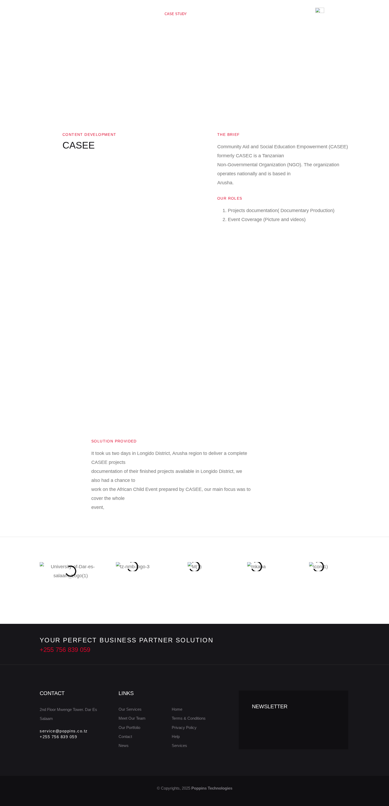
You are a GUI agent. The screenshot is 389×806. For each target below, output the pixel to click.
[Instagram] (334, 644)
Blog (208, 14)
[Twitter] (310, 644)
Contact (263, 14)
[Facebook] (322, 644)
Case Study (176, 14)
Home (114, 14)
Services (139, 14)
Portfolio (234, 14)
